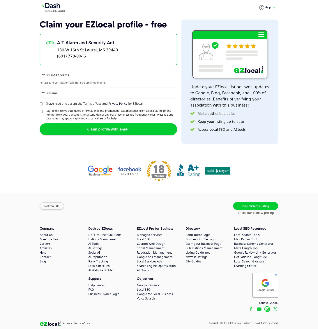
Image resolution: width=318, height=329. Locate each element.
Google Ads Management (154, 257)
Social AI (94, 252)
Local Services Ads (149, 261)
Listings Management (103, 239)
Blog (43, 261)
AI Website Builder (101, 270)
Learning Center (245, 266)
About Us (46, 235)
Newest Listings (196, 257)
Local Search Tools (247, 235)
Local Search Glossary (249, 261)
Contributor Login (198, 235)
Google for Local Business (155, 294)
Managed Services (149, 235)
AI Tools (93, 244)
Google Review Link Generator (255, 252)
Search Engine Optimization (156, 266)
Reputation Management (154, 252)
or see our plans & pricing (256, 213)
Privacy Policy (117, 104)
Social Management (151, 248)
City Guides (193, 261)
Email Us (53, 206)
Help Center (96, 285)
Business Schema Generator (253, 244)
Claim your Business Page (203, 244)
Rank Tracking (98, 261)
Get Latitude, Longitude (250, 257)
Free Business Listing (255, 206)
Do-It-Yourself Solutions (104, 235)
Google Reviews (148, 285)
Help (43, 252)
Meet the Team (50, 239)
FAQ (91, 290)
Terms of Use (92, 104)
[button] (265, 7)
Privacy (67, 323)
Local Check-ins (99, 266)
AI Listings (95, 248)
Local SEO (144, 239)
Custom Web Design (151, 244)
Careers (45, 244)
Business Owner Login (103, 294)
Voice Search (146, 298)
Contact (45, 257)
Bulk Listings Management (204, 248)
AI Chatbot (144, 270)
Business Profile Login (201, 239)
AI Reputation (97, 257)
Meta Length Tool (246, 248)
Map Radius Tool (245, 239)
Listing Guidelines (198, 252)
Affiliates (46, 248)
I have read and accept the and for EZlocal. (94, 104)
